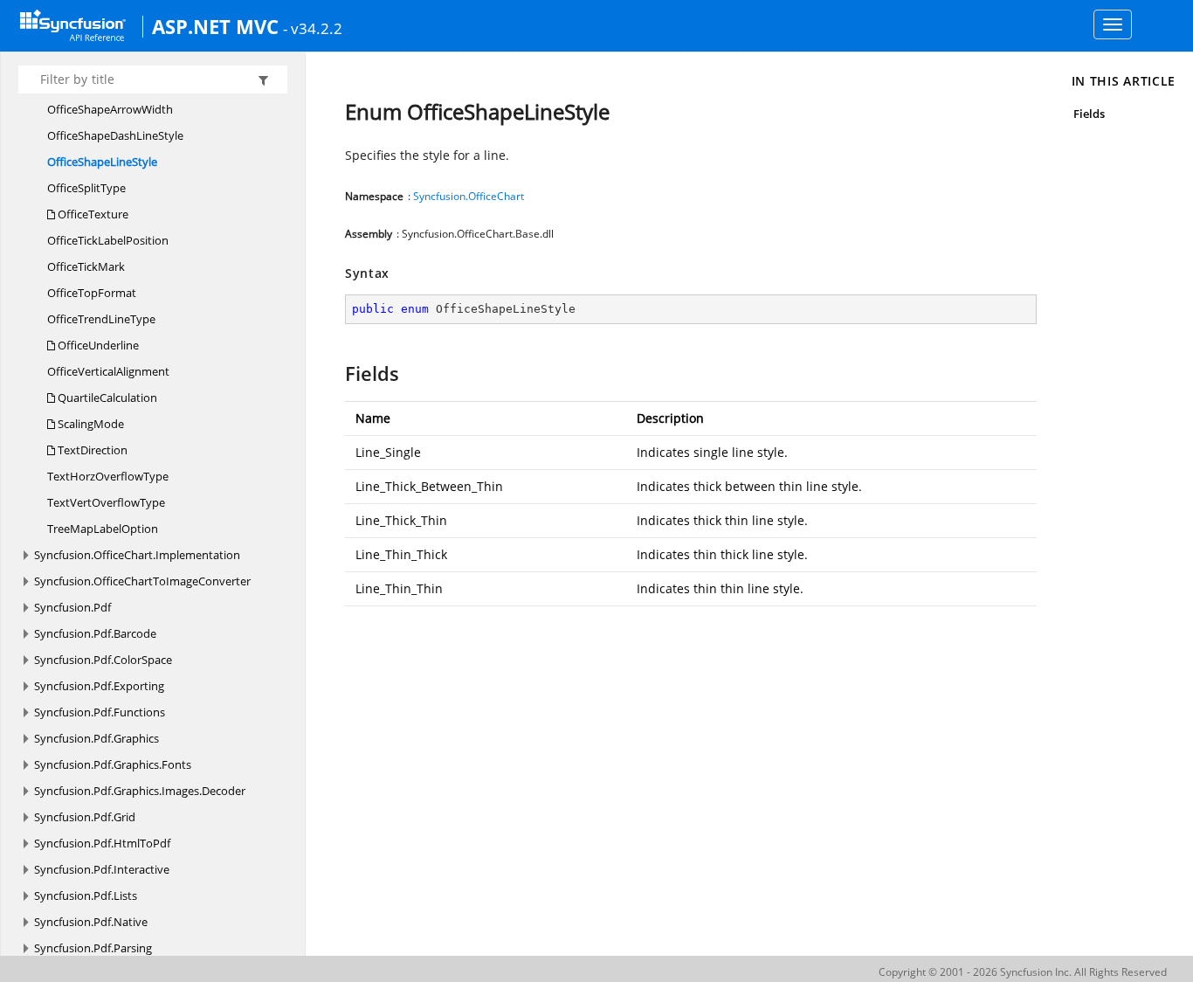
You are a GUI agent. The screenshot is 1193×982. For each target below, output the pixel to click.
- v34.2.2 (312, 28)
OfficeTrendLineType (101, 319)
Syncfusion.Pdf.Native (91, 922)
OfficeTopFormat (91, 293)
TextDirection (91, 450)
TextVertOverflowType (106, 502)
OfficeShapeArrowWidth (110, 109)
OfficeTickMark (86, 266)
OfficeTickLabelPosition (108, 240)
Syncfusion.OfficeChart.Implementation (137, 555)
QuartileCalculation (106, 397)
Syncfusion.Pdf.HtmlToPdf (102, 843)
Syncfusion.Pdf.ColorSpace (103, 659)
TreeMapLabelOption (102, 528)
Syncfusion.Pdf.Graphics (96, 738)
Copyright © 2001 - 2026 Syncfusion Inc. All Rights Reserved (1023, 972)
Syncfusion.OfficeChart (468, 196)
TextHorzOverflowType (108, 476)
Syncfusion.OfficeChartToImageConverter (142, 581)
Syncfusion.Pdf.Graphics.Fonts (112, 764)
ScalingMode (89, 424)
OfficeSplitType (86, 188)
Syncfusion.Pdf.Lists (85, 895)
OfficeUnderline (97, 345)
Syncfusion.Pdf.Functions (99, 712)
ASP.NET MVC (215, 26)
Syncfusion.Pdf (72, 607)
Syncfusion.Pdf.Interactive (101, 869)
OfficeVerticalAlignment (108, 371)
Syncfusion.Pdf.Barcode (95, 633)
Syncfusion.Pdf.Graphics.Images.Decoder (139, 791)
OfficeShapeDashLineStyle (115, 135)
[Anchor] (337, 373)
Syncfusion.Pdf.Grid (84, 817)
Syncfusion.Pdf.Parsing (93, 948)
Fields (1089, 113)
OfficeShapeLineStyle (102, 161)
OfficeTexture (91, 214)
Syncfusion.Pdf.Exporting (99, 686)
